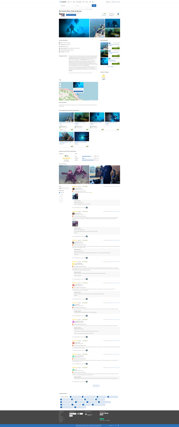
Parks (83, 1)
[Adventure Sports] (62, 2)
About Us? (60, 413)
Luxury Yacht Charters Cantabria (99, 404)
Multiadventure (78, 1)
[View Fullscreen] (60, 86)
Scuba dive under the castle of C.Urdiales (80, 123)
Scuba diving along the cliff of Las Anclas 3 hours (65, 143)
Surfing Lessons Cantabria (76, 396)
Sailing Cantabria (87, 404)
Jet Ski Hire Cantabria (77, 404)
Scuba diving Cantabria (79, 72)
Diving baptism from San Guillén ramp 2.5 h (66, 123)
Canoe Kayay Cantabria (90, 399)
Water (68, 1)
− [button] (60, 84)
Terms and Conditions (62, 419)
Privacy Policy (60, 420)
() (118, 15)
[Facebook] (116, 425)
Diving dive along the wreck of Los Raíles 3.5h (111, 123)
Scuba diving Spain (71, 72)
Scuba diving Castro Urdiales (88, 72)
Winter (74, 1)
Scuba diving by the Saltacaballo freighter (96, 123)
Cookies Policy (61, 421)
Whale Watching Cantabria (81, 407)
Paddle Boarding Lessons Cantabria (89, 396)
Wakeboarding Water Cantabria (68, 407)
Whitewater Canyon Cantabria (78, 399)
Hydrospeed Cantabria (66, 404)
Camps (90, 1)
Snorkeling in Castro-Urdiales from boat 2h (81, 143)
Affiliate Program (61, 416)
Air (71, 1)
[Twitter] (118, 425)
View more (115, 48)
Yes (86, 207)
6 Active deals (104, 15)
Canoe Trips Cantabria (102, 396)
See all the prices (110, 66)
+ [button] (60, 83)
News (59, 414)
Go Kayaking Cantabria (66, 399)
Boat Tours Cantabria (100, 399)
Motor (87, 1)
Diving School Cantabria (113, 396)
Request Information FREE (71, 14)
